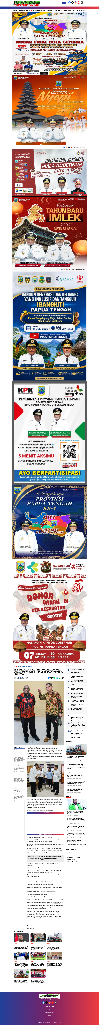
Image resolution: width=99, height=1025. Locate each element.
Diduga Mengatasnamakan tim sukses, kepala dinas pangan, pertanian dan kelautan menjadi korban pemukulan (78, 717)
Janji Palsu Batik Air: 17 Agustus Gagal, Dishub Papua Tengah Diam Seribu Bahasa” (78, 688)
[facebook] (69, 3)
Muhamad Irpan (20, 677)
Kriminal (24, 7)
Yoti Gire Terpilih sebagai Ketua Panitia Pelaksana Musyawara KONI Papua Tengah (77, 682)
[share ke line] (60, 678)
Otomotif (34, 7)
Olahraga (40, 7)
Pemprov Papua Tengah (74, 857)
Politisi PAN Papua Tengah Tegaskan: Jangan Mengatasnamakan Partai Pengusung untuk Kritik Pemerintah (76, 842)
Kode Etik (49, 1010)
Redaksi (49, 1015)
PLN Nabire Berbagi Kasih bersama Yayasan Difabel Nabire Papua (56, 10)
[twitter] (72, 3)
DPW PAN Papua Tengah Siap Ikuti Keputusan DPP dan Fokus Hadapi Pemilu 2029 (76, 835)
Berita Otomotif (54, 7)
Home (14, 7)
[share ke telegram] (57, 678)
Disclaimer (49, 1007)
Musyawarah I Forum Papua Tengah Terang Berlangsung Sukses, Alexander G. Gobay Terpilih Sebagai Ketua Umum (78, 725)
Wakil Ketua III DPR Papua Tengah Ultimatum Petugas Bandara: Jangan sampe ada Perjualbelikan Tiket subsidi (76, 774)
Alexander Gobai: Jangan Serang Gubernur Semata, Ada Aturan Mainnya (77, 671)
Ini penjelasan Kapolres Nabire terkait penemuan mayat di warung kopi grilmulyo (77, 695)
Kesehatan (29, 666)
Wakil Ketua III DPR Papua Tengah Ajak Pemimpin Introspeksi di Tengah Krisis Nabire (75, 789)
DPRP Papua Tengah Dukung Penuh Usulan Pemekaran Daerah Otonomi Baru (78, 710)
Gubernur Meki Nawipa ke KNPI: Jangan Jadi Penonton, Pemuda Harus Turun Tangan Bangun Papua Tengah (76, 766)
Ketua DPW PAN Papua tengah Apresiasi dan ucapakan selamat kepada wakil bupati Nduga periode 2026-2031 (76, 820)
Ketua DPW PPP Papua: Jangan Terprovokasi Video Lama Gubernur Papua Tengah (76, 812)
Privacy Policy (50, 1014)
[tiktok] (82, 3)
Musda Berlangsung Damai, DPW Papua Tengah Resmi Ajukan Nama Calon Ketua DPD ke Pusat (76, 828)
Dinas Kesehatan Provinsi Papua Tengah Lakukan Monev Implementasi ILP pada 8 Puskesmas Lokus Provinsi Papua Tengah (76, 758)
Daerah (23, 666)
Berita (19, 7)
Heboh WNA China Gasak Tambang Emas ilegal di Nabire (77, 676)
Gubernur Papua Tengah (74, 853)
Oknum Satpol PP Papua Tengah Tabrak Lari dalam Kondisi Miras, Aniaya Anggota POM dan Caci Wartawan (77, 703)
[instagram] (76, 3)
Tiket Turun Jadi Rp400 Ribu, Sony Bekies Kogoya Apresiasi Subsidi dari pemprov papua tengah (76, 782)
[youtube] (79, 3)
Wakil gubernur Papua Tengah (76, 861)
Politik (29, 7)
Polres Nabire (71, 859)
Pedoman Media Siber (49, 1012)
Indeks (49, 1009)
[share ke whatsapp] (54, 678)
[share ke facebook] (49, 678)
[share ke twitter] (51, 678)
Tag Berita (46, 7)
